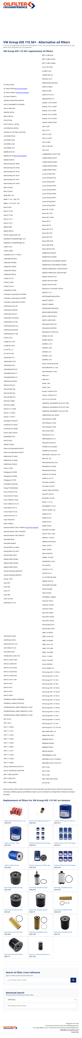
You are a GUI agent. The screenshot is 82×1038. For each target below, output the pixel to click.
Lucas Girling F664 (48, 205)
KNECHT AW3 (47, 91)
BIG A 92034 (8, 187)
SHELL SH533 (47, 549)
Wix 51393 (46, 775)
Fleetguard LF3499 (10, 472)
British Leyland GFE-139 (12, 235)
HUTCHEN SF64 (9, 652)
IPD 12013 (7, 723)
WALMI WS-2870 (48, 735)
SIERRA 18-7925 (47, 557)
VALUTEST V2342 (48, 621)
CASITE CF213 (9, 278)
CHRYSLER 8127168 (11, 322)
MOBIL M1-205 (47, 336)
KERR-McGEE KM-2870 (50, 83)
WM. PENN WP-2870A (50, 779)
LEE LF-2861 (46, 142)
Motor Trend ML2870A (50, 364)
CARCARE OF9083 (10, 263)
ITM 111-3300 (9, 759)
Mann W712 (46, 221)
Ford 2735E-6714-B (10, 492)
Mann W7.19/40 (48, 217)
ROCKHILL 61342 (48, 498)
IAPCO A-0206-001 (10, 664)
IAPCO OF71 (8, 687)
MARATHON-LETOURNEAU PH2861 (54, 265)
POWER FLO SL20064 (49, 447)
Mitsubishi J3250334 (49, 328)
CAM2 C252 (8, 247)
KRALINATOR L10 (48, 99)
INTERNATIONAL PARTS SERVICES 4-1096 (18, 715)
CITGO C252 (8, 338)
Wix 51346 (46, 771)
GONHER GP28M (10, 543)
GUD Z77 (7, 591)
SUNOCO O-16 (47, 569)
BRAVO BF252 (9, 231)
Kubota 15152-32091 (49, 103)
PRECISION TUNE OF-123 (51, 455)
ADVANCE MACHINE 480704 (14, 100)
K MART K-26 (46, 71)
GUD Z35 (7, 583)
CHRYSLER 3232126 (11, 306)
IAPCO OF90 (8, 695)
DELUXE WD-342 (9, 393)
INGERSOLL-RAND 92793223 (14, 703)
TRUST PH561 (47, 593)
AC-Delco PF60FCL (10, 96)
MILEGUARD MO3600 (50, 312)
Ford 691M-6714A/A (11, 496)
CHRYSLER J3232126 (11, 326)
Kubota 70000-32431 (49, 122)
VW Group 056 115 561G (51, 700)
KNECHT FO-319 (48, 95)
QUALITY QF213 (48, 494)
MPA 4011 (45, 379)
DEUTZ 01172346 (10, 409)
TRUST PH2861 (47, 589)
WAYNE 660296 (47, 751)
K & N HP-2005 (47, 67)
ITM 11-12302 (9, 735)
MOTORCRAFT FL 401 (49, 371)
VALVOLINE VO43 (48, 628)
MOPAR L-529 (47, 356)
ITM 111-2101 (9, 751)
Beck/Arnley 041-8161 (12, 179)
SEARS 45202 (46, 526)
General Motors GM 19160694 (14, 531)
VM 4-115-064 (47, 656)
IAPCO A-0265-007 (10, 676)
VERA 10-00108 (47, 636)
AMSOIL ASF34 (9, 112)
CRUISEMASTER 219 (11, 377)
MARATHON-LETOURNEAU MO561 (54, 261)
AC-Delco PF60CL (10, 92)
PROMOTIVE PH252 (49, 470)
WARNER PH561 (47, 747)
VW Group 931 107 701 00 (51, 727)
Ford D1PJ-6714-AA (10, 512)
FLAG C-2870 (8, 468)
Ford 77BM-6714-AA (11, 500)
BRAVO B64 (8, 227)
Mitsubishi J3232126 (49, 324)
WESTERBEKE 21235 (49, 755)
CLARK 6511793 (9, 342)
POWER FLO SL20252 (49, 451)
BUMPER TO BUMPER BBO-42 (14, 243)
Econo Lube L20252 (11, 433)
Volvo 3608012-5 (48, 668)
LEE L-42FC (46, 126)
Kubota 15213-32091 (49, 114)
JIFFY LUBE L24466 (48, 63)
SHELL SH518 (47, 545)
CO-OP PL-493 (9, 353)
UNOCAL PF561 (47, 609)
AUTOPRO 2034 (9, 140)
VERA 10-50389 (47, 652)
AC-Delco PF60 (9, 89)
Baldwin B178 (9, 156)
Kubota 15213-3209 (49, 110)
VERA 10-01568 (47, 648)
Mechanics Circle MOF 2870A (52, 288)
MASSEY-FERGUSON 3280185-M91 (54, 273)
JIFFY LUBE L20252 (48, 59)
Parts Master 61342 (49, 423)
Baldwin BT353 (9, 160)
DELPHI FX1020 (9, 385)
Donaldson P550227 (11, 421)
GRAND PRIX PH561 (11, 567)
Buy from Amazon (20, 89)
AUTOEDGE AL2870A (11, 128)
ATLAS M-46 (8, 120)
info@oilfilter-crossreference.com (69, 1030)
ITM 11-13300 (9, 739)
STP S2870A (46, 565)
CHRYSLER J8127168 (11, 334)
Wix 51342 (46, 767)
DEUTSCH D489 (9, 401)
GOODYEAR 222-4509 (11, 547)
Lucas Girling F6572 (49, 198)
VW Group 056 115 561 (50, 684)
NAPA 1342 (46, 383)
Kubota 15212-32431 (49, 106)
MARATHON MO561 (49, 253)
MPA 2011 (45, 375)
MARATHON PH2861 (49, 257)
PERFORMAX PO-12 (49, 439)
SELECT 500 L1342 (48, 534)
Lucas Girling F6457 (49, 190)
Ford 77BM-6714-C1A (11, 504)
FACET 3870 (8, 440)
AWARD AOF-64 (9, 152)
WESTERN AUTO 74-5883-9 (51, 759)
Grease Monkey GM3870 (12, 575)
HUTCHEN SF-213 (10, 648)
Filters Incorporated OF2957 (14, 452)
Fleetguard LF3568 (10, 476)
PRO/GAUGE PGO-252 (50, 462)
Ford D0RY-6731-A (10, 508)
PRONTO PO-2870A (49, 474)
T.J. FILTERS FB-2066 (49, 577)
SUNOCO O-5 (47, 573)
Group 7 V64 (8, 579)
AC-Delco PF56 (9, 85)
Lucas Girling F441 (48, 182)
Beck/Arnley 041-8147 (12, 175)
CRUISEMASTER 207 (11, 369)
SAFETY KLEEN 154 (48, 510)
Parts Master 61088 (49, 419)
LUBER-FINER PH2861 (50, 162)
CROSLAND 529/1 (10, 361)
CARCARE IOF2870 (10, 259)
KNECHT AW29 (47, 87)
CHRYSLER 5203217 (11, 314)
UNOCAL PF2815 (48, 605)
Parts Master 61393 (49, 427)
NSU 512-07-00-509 (49, 399)
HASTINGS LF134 (10, 603)
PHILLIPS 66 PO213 (49, 443)
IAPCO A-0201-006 (10, 660)
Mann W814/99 (47, 241)
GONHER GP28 (9, 539)
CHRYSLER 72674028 (11, 318)
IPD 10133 (7, 719)
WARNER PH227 (47, 739)
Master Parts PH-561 (49, 284)
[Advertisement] (41, 25)
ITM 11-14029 (9, 743)
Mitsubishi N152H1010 (50, 332)
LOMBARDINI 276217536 (51, 154)
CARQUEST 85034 (10, 267)
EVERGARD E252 (9, 436)
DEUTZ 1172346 (9, 413)
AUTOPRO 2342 (9, 144)
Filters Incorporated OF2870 (14, 448)
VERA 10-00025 (47, 633)
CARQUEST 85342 (10, 270)
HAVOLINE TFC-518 (10, 644)
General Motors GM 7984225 (14, 535)
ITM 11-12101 (9, 731)
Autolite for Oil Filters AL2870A (15, 132)
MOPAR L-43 (46, 352)
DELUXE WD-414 (9, 397)
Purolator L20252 (48, 486)
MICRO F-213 (47, 292)
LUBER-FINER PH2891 (50, 166)
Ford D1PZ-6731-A (10, 516)
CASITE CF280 (9, 282)
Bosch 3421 (8, 207)
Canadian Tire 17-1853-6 (12, 255)
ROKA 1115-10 (47, 502)
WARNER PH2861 (48, 743)
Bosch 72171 (8, 219)
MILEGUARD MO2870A (50, 308)
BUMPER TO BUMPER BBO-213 (15, 239)
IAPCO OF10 (8, 683)
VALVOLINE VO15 (48, 625)
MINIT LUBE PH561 (49, 320)
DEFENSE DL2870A (10, 381)
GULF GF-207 (8, 599)
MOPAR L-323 (47, 348)
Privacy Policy (75, 1032)
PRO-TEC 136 (46, 458)
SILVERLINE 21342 (48, 561)
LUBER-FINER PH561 (49, 170)
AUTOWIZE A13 (9, 148)
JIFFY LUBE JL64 (47, 55)
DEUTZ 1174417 (9, 417)
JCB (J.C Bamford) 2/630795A (14, 770)
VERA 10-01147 (47, 644)
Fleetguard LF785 (10, 480)
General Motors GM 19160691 (14, 527)
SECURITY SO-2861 (49, 530)
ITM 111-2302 (9, 755)
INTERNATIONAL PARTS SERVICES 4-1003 (18, 707)
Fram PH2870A (9, 520)
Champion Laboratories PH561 (15, 302)
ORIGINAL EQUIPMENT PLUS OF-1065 (55, 407)
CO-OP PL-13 (8, 350)
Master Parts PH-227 (49, 277)
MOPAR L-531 (47, 360)
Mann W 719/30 (48, 209)
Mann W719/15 (47, 229)
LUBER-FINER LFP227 (49, 158)
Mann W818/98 (47, 245)
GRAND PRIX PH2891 (11, 563)
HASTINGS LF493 (10, 640)
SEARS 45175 (46, 514)
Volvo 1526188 (47, 660)
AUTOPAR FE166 (9, 136)
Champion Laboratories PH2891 (15, 298)
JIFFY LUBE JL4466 (10, 782)
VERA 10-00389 (47, 640)
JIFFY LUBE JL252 (10, 778)
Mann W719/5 (47, 237)
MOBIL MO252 (47, 340)
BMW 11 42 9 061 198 (11, 203)
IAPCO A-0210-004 (10, 668)
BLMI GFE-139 (9, 195)
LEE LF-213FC (47, 134)
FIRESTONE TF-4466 (11, 460)
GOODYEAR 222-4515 (11, 551)
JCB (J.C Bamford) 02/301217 (14, 766)
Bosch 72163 (8, 215)
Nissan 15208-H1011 (49, 395)
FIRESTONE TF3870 (10, 464)
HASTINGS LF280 (10, 636)
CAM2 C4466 (8, 251)
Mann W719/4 (47, 233)
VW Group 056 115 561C (51, 696)
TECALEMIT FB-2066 (49, 585)
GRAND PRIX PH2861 (11, 559)
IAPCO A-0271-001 (10, 680)
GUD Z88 (7, 595)
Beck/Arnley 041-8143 (12, 172)
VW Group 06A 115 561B (51, 719)
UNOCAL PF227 (47, 601)
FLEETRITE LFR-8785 (11, 484)
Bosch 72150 (8, 211)
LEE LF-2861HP (47, 146)
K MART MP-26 (47, 75)
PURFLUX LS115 (47, 478)
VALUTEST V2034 (48, 617)
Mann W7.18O (47, 213)
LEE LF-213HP (47, 138)
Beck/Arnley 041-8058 (12, 164)
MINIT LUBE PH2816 (49, 316)
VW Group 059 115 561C (51, 712)
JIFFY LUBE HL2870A (11, 774)
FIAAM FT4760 (9, 444)
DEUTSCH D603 (9, 405)
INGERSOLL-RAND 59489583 (14, 699)
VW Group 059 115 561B (51, 708)
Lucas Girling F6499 (49, 194)
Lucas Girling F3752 (49, 178)
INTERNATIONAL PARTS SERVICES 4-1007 (18, 711)
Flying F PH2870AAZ (11, 488)
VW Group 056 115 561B (51, 692)
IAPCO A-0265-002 (10, 672)
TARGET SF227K (47, 581)
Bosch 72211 (8, 223)
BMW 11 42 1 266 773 (11, 199)
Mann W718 (46, 225)
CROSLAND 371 (9, 357)
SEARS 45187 (46, 518)
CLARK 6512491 (9, 346)
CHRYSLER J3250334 (11, 330)
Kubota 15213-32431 (49, 118)
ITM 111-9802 (9, 763)
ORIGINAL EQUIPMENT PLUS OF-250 (55, 411)
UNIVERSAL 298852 (49, 597)
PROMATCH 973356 (49, 466)
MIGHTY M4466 (47, 304)
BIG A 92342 (8, 191)
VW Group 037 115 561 (50, 680)
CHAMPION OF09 (10, 290)
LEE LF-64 (45, 150)
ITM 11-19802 (9, 747)
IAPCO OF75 (8, 691)
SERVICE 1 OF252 (48, 538)
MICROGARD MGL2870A (51, 296)
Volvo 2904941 (47, 664)
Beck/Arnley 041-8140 (12, 168)
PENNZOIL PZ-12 (48, 435)
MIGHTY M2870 (47, 300)
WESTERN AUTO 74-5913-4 (51, 763)
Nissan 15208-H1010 (49, 391)
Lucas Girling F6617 (49, 201)
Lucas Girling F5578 (49, 186)
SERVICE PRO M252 (49, 542)
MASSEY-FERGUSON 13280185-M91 (55, 269)
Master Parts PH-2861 (50, 281)
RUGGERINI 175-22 (49, 506)
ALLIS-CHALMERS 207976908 (14, 104)
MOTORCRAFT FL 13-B (50, 367)
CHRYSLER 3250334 (11, 310)
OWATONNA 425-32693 (50, 415)
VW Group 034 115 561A (51, 672)
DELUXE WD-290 (9, 389)
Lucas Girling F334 (48, 174)
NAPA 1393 (46, 387)
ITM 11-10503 (9, 727)
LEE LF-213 (46, 130)
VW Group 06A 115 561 (50, 716)
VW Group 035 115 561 (50, 676)
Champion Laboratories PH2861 (15, 294)
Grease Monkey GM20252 (13, 571)
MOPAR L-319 (47, 344)
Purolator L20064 (48, 482)
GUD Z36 (7, 587)
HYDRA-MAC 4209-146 (12, 656)
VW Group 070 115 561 (50, 723)
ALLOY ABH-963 (9, 108)
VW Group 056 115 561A (51, 688)
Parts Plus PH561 (48, 431)
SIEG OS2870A (47, 553)
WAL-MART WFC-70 (49, 731)
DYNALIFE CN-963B (11, 429)
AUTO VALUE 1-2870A (11, 124)
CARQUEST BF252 (10, 274)
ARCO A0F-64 (8, 116)
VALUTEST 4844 (47, 613)
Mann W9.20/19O (48, 249)
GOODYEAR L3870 (10, 555)
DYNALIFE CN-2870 (11, 425)
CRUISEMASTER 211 (11, 373)
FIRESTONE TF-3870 (11, 456)
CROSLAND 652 (9, 365)
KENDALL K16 (47, 79)
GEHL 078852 (8, 524)
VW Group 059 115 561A (51, 704)
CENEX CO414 (9, 286)
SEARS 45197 (46, 522)
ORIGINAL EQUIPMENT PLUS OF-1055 (55, 403)
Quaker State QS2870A (50, 490)
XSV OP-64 (46, 783)
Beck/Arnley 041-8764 (12, 183)
